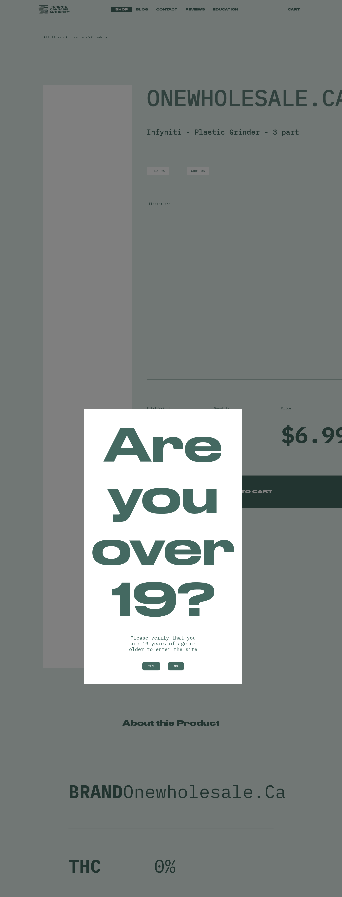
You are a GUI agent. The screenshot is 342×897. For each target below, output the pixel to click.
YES (151, 666)
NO (176, 666)
